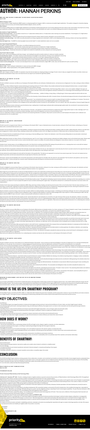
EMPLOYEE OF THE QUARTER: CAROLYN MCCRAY (11, 120)
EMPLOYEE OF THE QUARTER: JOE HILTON (9, 78)
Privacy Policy (73, 424)
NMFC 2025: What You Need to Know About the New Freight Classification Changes (21, 17)
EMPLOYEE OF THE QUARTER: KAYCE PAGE (9, 163)
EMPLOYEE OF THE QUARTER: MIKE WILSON (10, 205)
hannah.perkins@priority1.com (8, 411)
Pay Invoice (84, 1)
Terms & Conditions (61, 424)
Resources (51, 424)
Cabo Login (68, 1)
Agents (35, 5)
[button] (58, 5)
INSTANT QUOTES (82, 5)
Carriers (41, 5)
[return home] (7, 5)
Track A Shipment (76, 1)
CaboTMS (28, 5)
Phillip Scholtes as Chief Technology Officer (12, 366)
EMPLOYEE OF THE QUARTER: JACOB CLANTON (11, 238)
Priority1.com (38, 394)
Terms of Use (82, 424)
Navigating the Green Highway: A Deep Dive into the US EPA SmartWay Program (20, 277)
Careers (47, 5)
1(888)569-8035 (13, 425)
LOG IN (74, 5)
